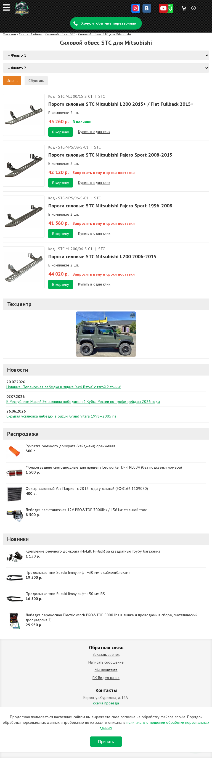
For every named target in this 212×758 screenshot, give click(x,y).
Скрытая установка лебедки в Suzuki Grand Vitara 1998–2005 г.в (61, 416)
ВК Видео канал (106, 677)
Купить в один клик (94, 131)
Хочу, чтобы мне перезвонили (108, 23)
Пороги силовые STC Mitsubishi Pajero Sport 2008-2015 (110, 155)
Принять (106, 741)
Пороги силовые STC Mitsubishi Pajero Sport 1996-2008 (110, 205)
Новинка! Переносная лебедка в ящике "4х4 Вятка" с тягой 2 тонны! (63, 386)
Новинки (18, 539)
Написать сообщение (106, 662)
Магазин (9, 34)
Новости (17, 369)
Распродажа (23, 433)
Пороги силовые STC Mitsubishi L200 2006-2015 (102, 256)
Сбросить (36, 80)
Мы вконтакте (106, 669)
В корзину (60, 132)
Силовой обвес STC (60, 34)
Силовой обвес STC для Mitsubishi (104, 34)
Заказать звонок (106, 654)
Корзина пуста (184, 6)
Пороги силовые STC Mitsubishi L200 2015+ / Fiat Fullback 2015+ (121, 104)
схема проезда (106, 703)
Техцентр (19, 304)
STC (101, 96)
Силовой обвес (31, 34)
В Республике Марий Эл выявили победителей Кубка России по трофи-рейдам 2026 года (83, 401)
